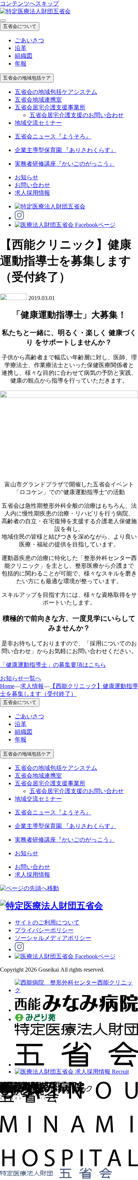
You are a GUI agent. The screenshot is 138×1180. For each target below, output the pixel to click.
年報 (20, 63)
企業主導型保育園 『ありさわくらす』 (65, 150)
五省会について (19, 26)
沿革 (20, 48)
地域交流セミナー (38, 123)
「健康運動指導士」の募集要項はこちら (53, 665)
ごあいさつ (29, 40)
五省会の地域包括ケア (27, 78)
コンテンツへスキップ (29, 3)
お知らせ (26, 177)
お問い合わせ (32, 185)
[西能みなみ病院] (76, 1010)
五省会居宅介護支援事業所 (50, 107)
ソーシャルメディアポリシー (53, 938)
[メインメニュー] (3, 21)
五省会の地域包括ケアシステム (56, 92)
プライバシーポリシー (44, 930)
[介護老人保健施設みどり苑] (35, 1019)
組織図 (23, 56)
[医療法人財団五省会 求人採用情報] (72, 1071)
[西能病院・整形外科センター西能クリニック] (76, 990)
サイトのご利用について (47, 922)
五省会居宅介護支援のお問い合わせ (76, 115)
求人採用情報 (32, 193)
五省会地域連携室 (38, 99)
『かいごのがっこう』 (65, 164)
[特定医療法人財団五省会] (76, 1064)
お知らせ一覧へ (20, 678)
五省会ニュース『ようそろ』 (53, 136)
